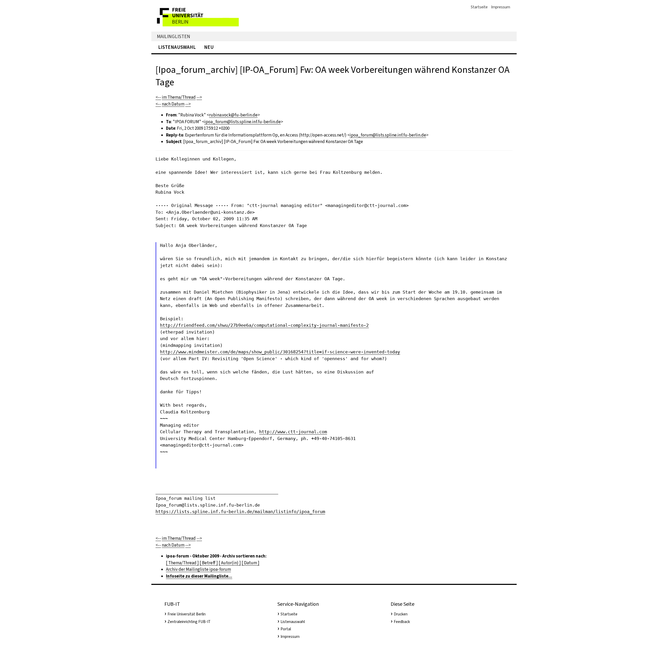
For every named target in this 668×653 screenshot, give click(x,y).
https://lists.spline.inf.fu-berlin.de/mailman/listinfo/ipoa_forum (240, 511)
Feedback (402, 621)
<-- (158, 97)
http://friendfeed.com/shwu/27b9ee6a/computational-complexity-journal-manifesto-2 (264, 325)
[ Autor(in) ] (230, 563)
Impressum (500, 7)
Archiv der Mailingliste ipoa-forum (198, 569)
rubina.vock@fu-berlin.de (233, 115)
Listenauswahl (177, 47)
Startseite (479, 7)
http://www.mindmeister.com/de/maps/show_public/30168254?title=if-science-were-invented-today (280, 351)
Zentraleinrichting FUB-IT (189, 621)
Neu (209, 47)
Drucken (401, 614)
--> (199, 97)
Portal (286, 629)
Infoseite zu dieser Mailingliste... (199, 576)
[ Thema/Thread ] (182, 563)
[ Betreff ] (209, 563)
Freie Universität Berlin (187, 614)
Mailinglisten (173, 36)
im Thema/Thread (179, 97)
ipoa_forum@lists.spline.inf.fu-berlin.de (242, 122)
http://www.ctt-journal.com (293, 431)
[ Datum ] (250, 563)
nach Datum (173, 104)
